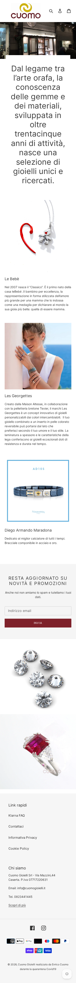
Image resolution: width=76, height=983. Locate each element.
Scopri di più (17, 905)
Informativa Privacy (22, 838)
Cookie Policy (18, 848)
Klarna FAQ (16, 815)
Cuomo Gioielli (26, 964)
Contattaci (16, 826)
